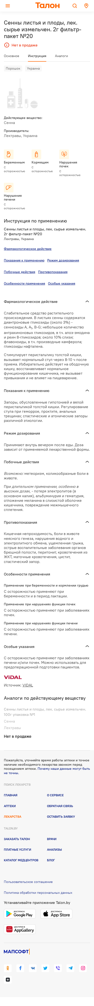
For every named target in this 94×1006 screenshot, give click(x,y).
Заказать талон (17, 839)
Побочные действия (19, 272)
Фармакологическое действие (28, 249)
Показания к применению (24, 260)
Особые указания (61, 283)
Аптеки (10, 806)
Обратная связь (60, 806)
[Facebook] (20, 968)
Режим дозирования (63, 260)
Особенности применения (24, 283)
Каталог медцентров (21, 860)
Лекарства (12, 816)
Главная (10, 795)
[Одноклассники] (7, 968)
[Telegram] (70, 968)
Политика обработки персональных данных (38, 892)
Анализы (54, 849)
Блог (51, 860)
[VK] (33, 968)
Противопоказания (52, 272)
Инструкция (37, 56)
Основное (11, 56)
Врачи (51, 839)
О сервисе (55, 795)
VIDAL (27, 685)
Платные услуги (17, 849)
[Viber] (58, 968)
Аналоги (61, 56)
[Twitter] (45, 968)
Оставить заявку (61, 816)
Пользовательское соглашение (28, 882)
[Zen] (7, 980)
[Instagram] (83, 968)
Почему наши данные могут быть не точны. (47, 770)
